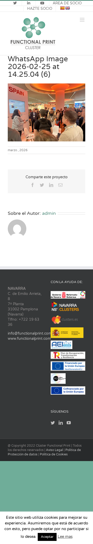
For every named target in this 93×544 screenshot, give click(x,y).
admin (49, 213)
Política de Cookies (54, 454)
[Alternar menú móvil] (82, 19)
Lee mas (65, 536)
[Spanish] (62, 8)
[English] (67, 8)
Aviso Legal (55, 450)
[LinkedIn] (61, 423)
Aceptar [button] (47, 537)
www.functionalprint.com (29, 338)
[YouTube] (69, 423)
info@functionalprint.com (30, 333)
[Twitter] (53, 423)
